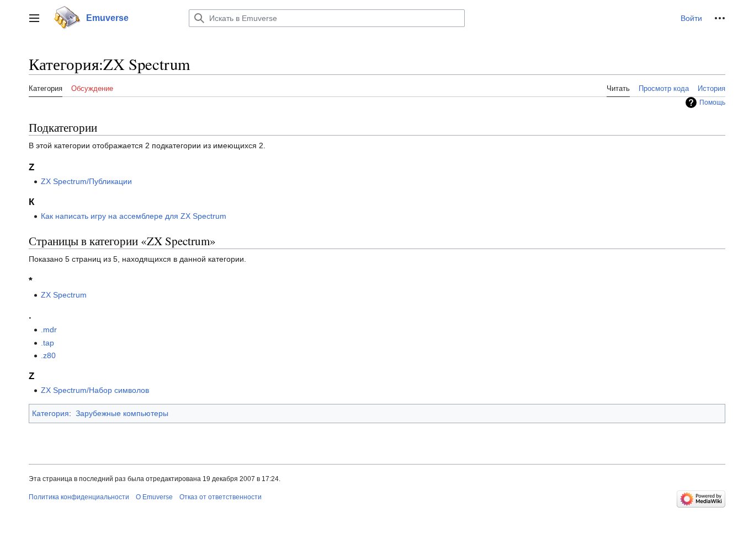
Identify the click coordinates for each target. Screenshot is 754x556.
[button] (34, 18)
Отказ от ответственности (220, 497)
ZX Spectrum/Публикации (86, 181)
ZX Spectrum (64, 294)
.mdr (49, 329)
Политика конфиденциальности (79, 497)
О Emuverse (154, 497)
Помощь (712, 102)
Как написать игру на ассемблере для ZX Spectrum (133, 216)
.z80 (48, 355)
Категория (50, 413)
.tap (47, 342)
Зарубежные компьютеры (122, 413)
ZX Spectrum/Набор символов (95, 390)
